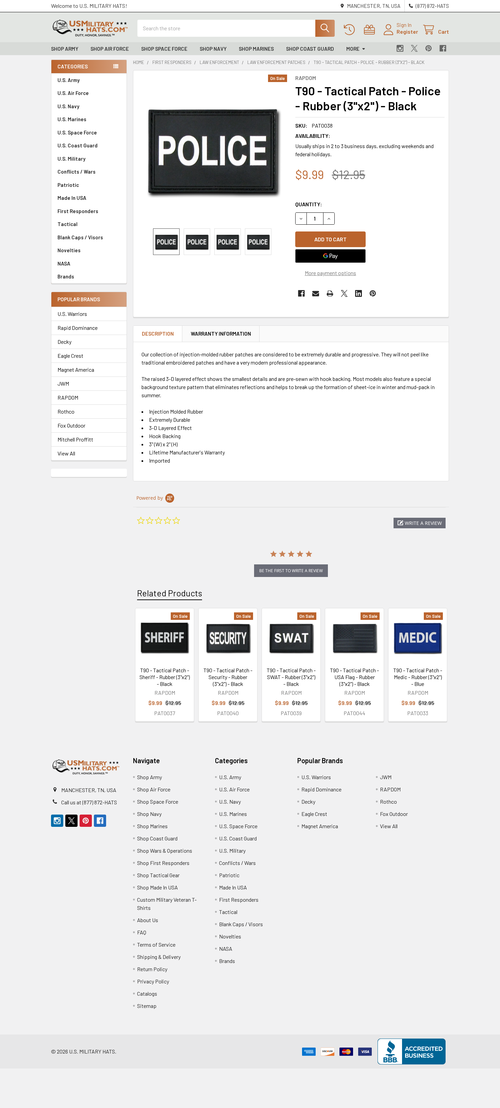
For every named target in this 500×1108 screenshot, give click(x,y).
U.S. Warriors (72, 313)
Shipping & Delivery (159, 956)
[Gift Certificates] (371, 30)
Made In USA (71, 198)
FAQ (141, 932)
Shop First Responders (163, 863)
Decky (64, 341)
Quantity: (308, 204)
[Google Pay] (330, 256)
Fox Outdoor (71, 425)
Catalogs (147, 993)
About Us (147, 920)
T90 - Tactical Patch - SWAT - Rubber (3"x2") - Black (291, 677)
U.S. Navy (68, 106)
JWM (63, 383)
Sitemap (146, 1005)
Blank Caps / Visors (80, 237)
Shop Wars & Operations (164, 850)
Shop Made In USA (157, 887)
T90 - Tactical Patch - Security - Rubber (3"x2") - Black (227, 677)
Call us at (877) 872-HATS (89, 802)
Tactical (67, 224)
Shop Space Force (164, 49)
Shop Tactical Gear (158, 875)
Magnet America (75, 369)
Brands (65, 276)
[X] (414, 48)
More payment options (330, 273)
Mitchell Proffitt (75, 439)
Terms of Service (156, 944)
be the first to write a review (291, 571)
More (353, 49)
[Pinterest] (428, 48)
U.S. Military (71, 159)
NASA (63, 263)
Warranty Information (221, 334)
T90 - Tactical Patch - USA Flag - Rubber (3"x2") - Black (354, 677)
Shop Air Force (109, 49)
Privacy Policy (153, 981)
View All (66, 453)
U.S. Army (68, 80)
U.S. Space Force (77, 132)
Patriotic (68, 185)
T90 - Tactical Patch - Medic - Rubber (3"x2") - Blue (417, 677)
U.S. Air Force (73, 93)
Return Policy (152, 969)
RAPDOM (67, 397)
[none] (212, 149)
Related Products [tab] (169, 593)
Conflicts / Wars (76, 171)
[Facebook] (443, 48)
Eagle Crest (70, 355)
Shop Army (64, 49)
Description (158, 334)
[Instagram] (400, 48)
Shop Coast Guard (310, 49)
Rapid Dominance (77, 327)
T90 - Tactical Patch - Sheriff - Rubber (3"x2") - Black (164, 677)
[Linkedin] (358, 293)
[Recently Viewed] (351, 30)
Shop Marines (256, 49)
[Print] (330, 293)
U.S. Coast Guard (77, 145)
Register (407, 31)
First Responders (77, 211)
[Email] (316, 293)
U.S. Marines (71, 119)
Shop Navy (213, 49)
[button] (420, 523)
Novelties (69, 250)
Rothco (65, 411)
